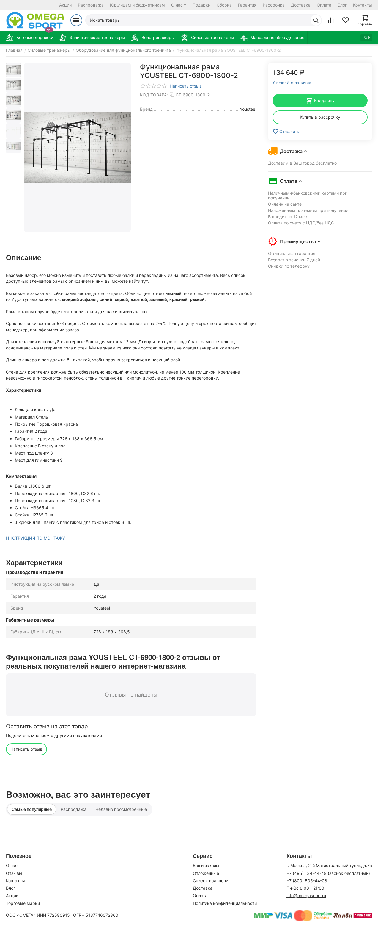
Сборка (224, 4)
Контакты (362, 4)
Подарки (201, 4)
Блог (342, 4)
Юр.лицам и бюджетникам (137, 4)
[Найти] (316, 20)
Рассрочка (274, 4)
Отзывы (14, 873)
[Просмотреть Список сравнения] (331, 20)
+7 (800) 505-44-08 (306, 880)
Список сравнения (212, 880)
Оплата (324, 4)
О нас (177, 4)
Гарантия (247, 4)
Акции (65, 4)
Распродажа (91, 4)
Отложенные (206, 873)
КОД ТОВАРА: (154, 94)
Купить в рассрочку (320, 117)
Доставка (301, 4)
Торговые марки (23, 903)
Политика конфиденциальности (225, 903)
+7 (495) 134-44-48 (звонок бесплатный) (328, 873)
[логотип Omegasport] (35, 20)
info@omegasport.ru (306, 895)
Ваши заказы (206, 865)
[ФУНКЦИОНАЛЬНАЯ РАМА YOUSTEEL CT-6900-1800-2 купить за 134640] (77, 147)
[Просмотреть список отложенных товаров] (346, 20)
